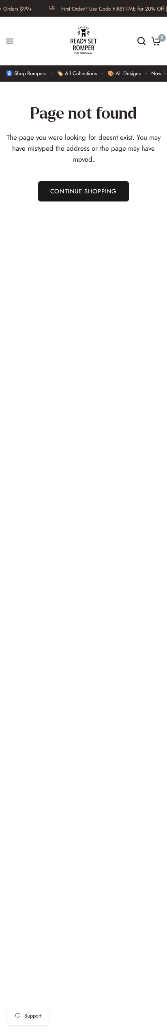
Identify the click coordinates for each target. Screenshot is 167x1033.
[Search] (141, 41)
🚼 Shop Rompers (26, 73)
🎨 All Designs (124, 73)
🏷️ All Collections (77, 73)
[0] (154, 41)
